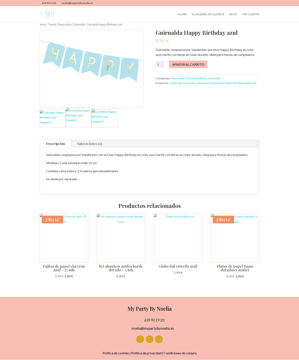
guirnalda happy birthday (227, 83)
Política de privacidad (146, 353)
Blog (233, 14)
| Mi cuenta (250, 14)
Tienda (52, 24)
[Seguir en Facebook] (140, 339)
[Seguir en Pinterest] (159, 339)
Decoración (65, 24)
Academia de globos (208, 14)
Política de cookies (116, 353)
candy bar (175, 83)
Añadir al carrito (188, 64)
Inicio (43, 24)
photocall (250, 83)
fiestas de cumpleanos (197, 83)
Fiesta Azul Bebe (196, 78)
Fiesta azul (177, 78)
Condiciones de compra (180, 353)
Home (182, 14)
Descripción (55, 143)
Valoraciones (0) (89, 143)
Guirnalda (79, 24)
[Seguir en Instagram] (149, 339)
